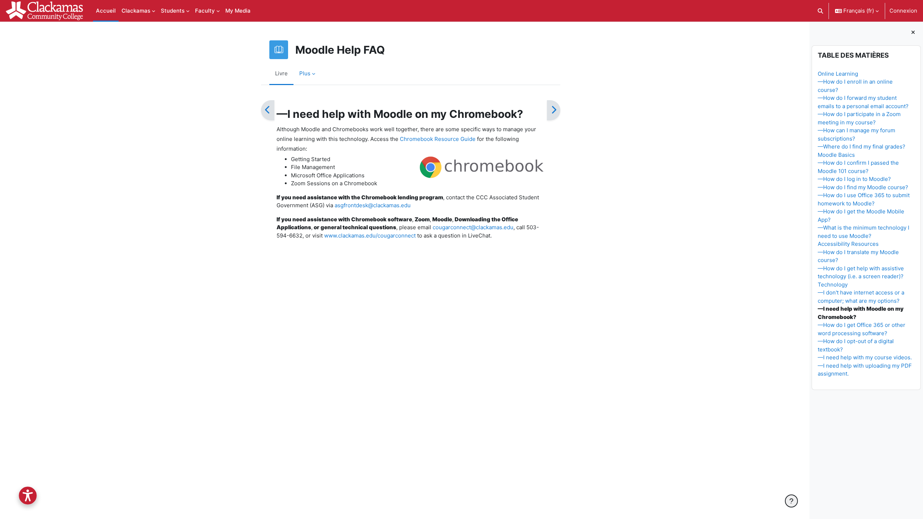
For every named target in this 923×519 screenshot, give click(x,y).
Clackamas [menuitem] (136, 10)
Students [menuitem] (173, 10)
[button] (820, 11)
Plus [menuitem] (304, 73)
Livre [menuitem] (281, 73)
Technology (833, 284)
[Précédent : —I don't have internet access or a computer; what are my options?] (267, 110)
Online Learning (838, 73)
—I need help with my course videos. (865, 357)
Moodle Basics (836, 154)
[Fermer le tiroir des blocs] (913, 32)
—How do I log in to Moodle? (854, 179)
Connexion (903, 10)
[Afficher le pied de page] (791, 500)
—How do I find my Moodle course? (863, 187)
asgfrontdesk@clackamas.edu (373, 205)
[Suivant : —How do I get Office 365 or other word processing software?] (553, 110)
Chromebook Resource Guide (438, 139)
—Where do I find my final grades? (861, 146)
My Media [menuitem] (238, 10)
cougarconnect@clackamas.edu (473, 227)
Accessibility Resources (848, 243)
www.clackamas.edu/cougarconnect (370, 235)
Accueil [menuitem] (106, 10)
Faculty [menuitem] (205, 10)
